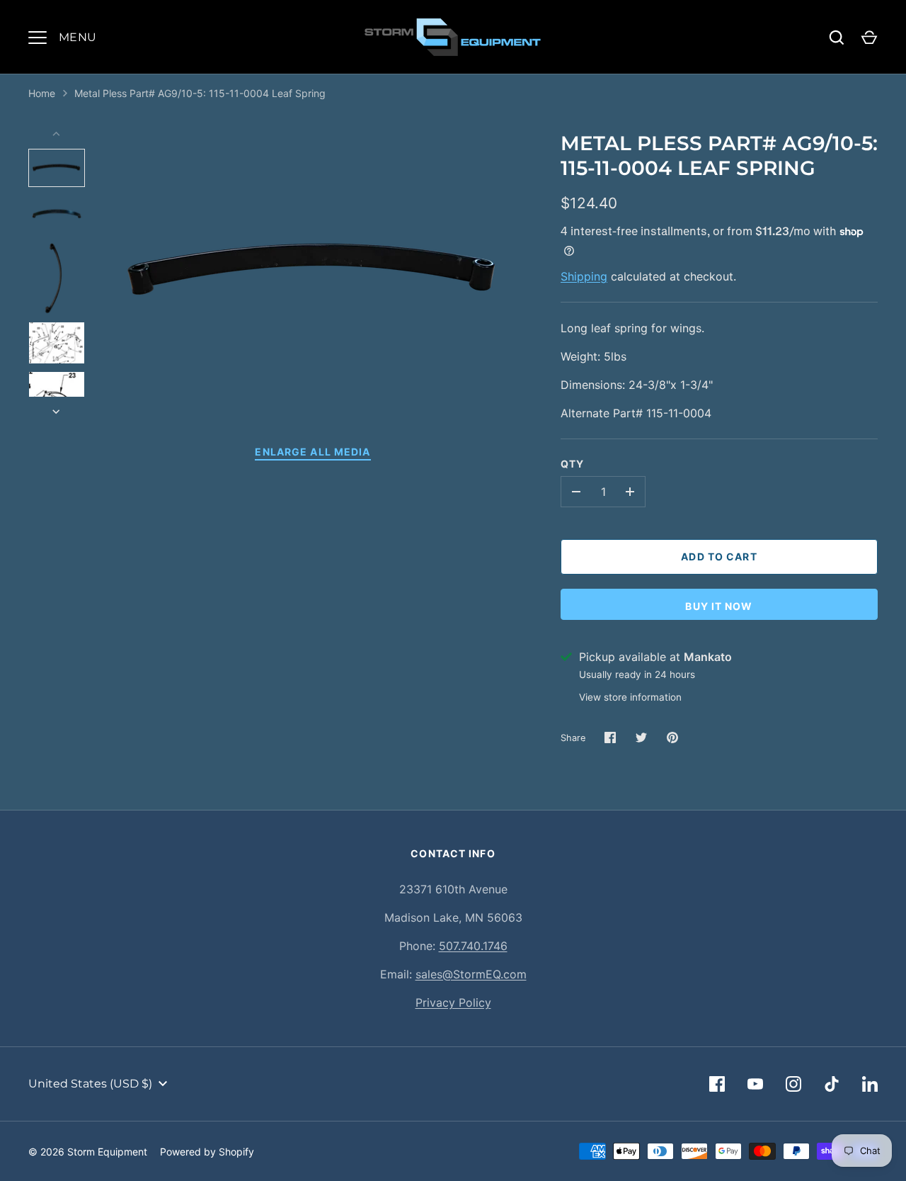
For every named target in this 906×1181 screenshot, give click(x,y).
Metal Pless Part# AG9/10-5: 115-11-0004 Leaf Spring (200, 93)
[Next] (57, 411)
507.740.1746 (473, 946)
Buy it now (718, 606)
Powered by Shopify (207, 1152)
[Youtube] (755, 1084)
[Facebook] (717, 1084)
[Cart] (869, 37)
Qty (572, 464)
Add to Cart (719, 556)
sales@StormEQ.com (471, 974)
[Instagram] (793, 1084)
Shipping (584, 276)
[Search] (836, 37)
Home (41, 93)
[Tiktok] (831, 1084)
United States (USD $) (90, 1083)
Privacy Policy (453, 1002)
